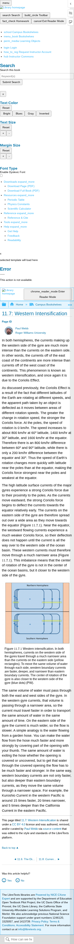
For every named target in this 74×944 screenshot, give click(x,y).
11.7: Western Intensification (38, 820)
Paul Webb (21, 328)
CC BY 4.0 (18, 824)
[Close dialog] (2, 274)
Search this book (10, 69)
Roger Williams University (30, 332)
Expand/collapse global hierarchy (6, 304)
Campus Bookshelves (48, 304)
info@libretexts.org (29, 929)
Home (19, 304)
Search (7, 939)
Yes (9, 880)
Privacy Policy (40, 921)
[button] (14, 235)
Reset (5, 107)
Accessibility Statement (30, 925)
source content (52, 828)
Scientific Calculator (19, 208)
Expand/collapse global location (70, 303)
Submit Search (11, 82)
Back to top (8, 847)
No (22, 880)
